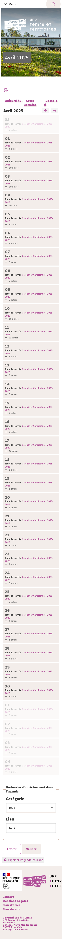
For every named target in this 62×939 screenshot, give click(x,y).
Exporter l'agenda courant (25, 860)
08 (7, 271)
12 (7, 346)
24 (7, 573)
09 (7, 289)
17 (7, 441)
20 (7, 497)
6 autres (13, 224)
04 (7, 195)
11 (7, 327)
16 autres (13, 319)
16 (7, 422)
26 (7, 610)
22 (7, 535)
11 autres (13, 337)
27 (7, 629)
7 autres (12, 130)
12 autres (13, 451)
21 (7, 516)
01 (7, 138)
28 (7, 648)
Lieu (10, 819)
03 (7, 176)
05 (7, 214)
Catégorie (15, 799)
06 (7, 233)
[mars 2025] (46, 111)
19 (7, 478)
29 (7, 667)
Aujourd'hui (14, 100)
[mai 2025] (55, 111)
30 (7, 686)
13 (7, 365)
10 (7, 308)
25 (7, 592)
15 (7, 403)
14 (7, 384)
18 (7, 459)
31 (7, 119)
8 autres (13, 149)
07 (7, 252)
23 (7, 554)
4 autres (13, 243)
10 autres (13, 167)
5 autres (12, 262)
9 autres (13, 470)
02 (7, 157)
